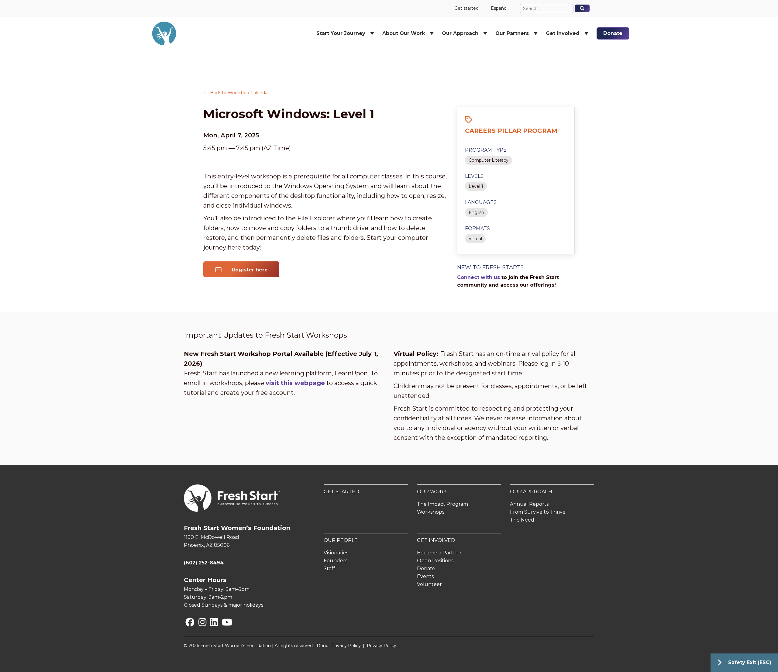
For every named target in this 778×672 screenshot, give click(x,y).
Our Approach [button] (460, 33)
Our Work (432, 492)
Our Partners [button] (512, 33)
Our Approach (531, 492)
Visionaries (336, 553)
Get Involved (436, 540)
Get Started (341, 492)
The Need (522, 520)
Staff (329, 568)
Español (499, 8)
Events (425, 576)
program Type (486, 150)
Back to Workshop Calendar (236, 92)
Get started (466, 8)
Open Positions (435, 560)
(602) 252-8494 (204, 563)
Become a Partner (439, 553)
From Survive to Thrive (538, 512)
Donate (612, 33)
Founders (335, 560)
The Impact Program (442, 504)
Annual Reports (529, 504)
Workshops (430, 512)
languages (481, 202)
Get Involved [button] (563, 33)
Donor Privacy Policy (339, 645)
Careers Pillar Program (511, 130)
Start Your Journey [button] (340, 33)
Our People (341, 540)
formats (477, 228)
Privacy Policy (381, 645)
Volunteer (429, 584)
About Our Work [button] (403, 33)
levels (474, 176)
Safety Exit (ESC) (749, 662)
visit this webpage (295, 383)
